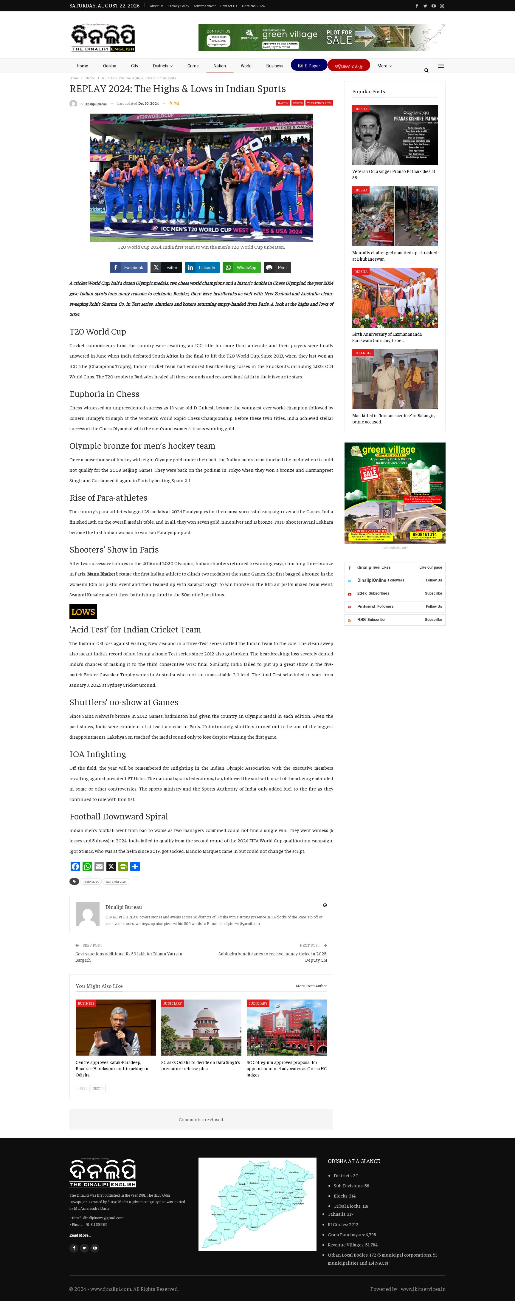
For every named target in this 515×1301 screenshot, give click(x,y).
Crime (193, 66)
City (134, 66)
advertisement (205, 5)
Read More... (80, 1234)
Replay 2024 (91, 881)
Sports (298, 103)
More (382, 66)
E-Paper (312, 66)
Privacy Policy (178, 5)
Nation (220, 66)
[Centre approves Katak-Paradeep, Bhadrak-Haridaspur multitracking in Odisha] (116, 1028)
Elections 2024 (253, 5)
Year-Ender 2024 (319, 103)
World (246, 66)
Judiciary (172, 1003)
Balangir (363, 352)
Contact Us (228, 5)
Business (274, 66)
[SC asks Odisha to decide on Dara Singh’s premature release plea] (201, 1028)
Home (82, 66)
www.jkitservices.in (423, 1288)
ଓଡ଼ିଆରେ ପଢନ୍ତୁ (349, 66)
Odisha (109, 66)
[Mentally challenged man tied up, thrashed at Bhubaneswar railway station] (395, 216)
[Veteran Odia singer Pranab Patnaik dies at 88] (395, 135)
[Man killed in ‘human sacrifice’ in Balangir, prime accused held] (395, 379)
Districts (160, 66)
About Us (157, 5)
